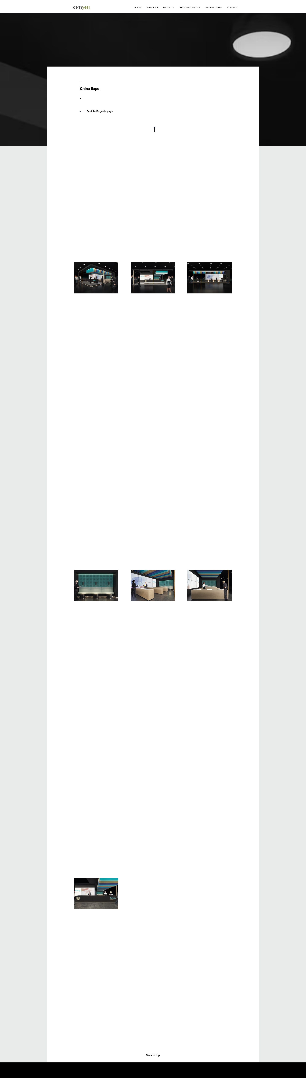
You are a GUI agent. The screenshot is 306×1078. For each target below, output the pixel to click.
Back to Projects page (99, 111)
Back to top (153, 1055)
